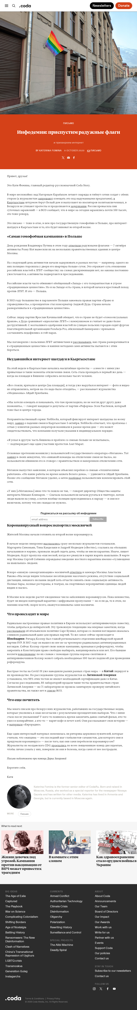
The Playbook (14, 906)
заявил (19, 423)
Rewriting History (61, 927)
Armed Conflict (59, 896)
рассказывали (16, 631)
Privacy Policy (53, 998)
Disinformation (59, 911)
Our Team (101, 906)
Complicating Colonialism (21, 916)
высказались (51, 544)
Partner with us (104, 937)
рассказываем (82, 342)
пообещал (74, 478)
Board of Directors (106, 911)
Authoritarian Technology (66, 901)
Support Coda (104, 948)
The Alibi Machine (61, 944)
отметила (76, 572)
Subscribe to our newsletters (113, 970)
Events (99, 942)
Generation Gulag (16, 971)
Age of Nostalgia (15, 927)
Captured (11, 901)
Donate (123, 5)
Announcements (105, 901)
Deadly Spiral (58, 950)
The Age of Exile (15, 896)
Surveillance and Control (65, 932)
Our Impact (102, 916)
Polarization (57, 922)
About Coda (102, 896)
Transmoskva (13, 966)
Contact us (102, 958)
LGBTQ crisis (13, 960)
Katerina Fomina (50, 151)
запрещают (45, 198)
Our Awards (102, 922)
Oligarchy (56, 916)
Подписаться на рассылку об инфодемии (68, 513)
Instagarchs (12, 976)
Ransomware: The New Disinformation (20, 939)
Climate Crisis (58, 906)
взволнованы (26, 654)
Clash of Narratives (17, 946)
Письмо (68, 123)
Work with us (103, 927)
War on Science (15, 911)
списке (51, 690)
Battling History (15, 932)
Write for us (102, 932)
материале (16, 724)
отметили (74, 245)
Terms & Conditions (34, 998)
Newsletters (102, 5)
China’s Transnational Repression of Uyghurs (19, 953)
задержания (78, 206)
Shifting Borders (15, 922)
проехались (58, 745)
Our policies (102, 953)
